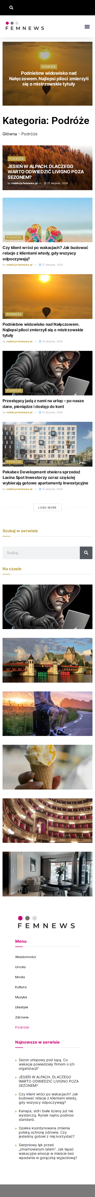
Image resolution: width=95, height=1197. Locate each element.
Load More (47, 507)
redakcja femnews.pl (24, 183)
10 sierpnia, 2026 (50, 93)
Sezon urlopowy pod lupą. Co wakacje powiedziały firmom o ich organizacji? (46, 1064)
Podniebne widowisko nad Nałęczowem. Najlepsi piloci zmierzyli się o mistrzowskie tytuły (43, 330)
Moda (20, 977)
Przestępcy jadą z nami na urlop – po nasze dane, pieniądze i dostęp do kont (49, 78)
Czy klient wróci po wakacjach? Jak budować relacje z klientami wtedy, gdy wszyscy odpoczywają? (45, 253)
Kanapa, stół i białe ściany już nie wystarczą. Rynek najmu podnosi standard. (46, 1115)
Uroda (20, 967)
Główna (10, 133)
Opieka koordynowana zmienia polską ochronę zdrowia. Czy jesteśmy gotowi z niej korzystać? (46, 1132)
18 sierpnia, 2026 (52, 341)
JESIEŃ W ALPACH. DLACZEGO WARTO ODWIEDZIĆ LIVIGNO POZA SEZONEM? (46, 172)
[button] (11, 8)
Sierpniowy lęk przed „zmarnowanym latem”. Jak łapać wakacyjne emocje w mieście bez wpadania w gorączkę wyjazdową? (48, 1151)
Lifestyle (21, 1007)
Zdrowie (22, 1017)
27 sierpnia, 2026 (57, 183)
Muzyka (21, 997)
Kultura (21, 987)
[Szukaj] (86, 553)
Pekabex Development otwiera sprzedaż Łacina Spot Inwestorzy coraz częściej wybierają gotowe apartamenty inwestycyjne (45, 477)
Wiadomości (25, 957)
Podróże (49, 66)
